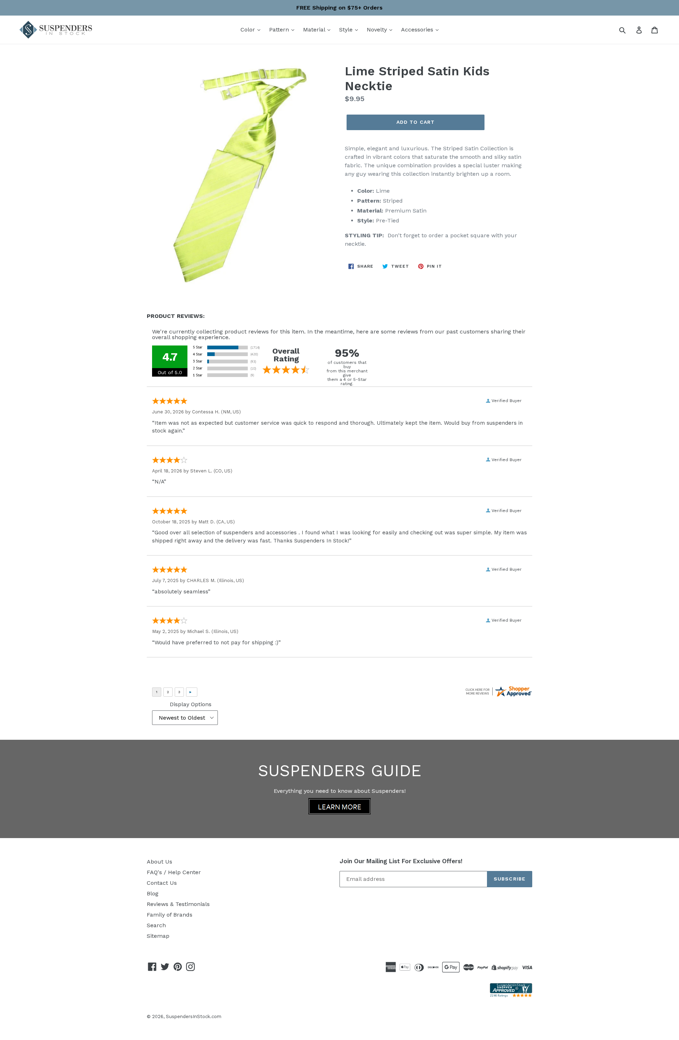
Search (156, 925)
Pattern (280, 29)
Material (315, 29)
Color (248, 29)
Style (346, 29)
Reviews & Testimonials (178, 904)
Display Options (190, 704)
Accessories (418, 29)
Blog (152, 893)
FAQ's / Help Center (174, 872)
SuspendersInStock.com (193, 1016)
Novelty (378, 29)
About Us (159, 861)
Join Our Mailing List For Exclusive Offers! (401, 861)
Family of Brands (169, 914)
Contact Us (162, 882)
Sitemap (158, 935)
